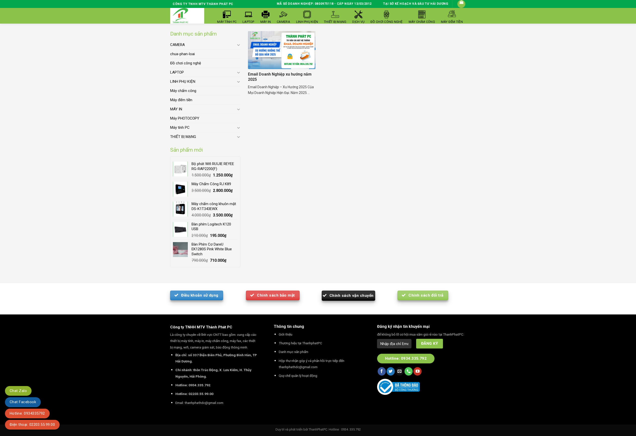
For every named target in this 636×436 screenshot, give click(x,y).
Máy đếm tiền (181, 100)
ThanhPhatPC (318, 429)
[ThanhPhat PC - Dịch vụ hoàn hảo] (180, 16)
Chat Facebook (23, 402)
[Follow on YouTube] (417, 371)
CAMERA (177, 45)
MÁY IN (176, 109)
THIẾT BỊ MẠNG (183, 136)
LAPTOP (177, 72)
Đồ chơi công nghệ (185, 63)
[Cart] (461, 4)
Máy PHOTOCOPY (184, 118)
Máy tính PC (180, 127)
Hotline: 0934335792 (27, 413)
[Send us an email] (400, 371)
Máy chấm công (183, 90)
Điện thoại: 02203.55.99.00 (32, 424)
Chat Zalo (18, 391)
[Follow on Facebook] (382, 371)
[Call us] (408, 371)
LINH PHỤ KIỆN (182, 81)
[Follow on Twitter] (391, 371)
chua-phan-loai (182, 54)
